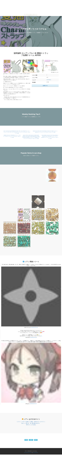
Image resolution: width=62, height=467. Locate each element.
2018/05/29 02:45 (34, 327)
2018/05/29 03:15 (33, 403)
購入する (46, 85)
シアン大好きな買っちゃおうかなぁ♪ (31, 29)
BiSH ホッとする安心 (31, 424)
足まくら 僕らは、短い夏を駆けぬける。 (31, 423)
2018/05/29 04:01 (33, 337)
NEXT (36, 439)
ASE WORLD (49, 79)
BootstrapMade (35, 452)
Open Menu (1, 18)
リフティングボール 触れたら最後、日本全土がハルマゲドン (31, 421)
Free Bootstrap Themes (28, 452)
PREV (26, 439)
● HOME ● (31, 439)
